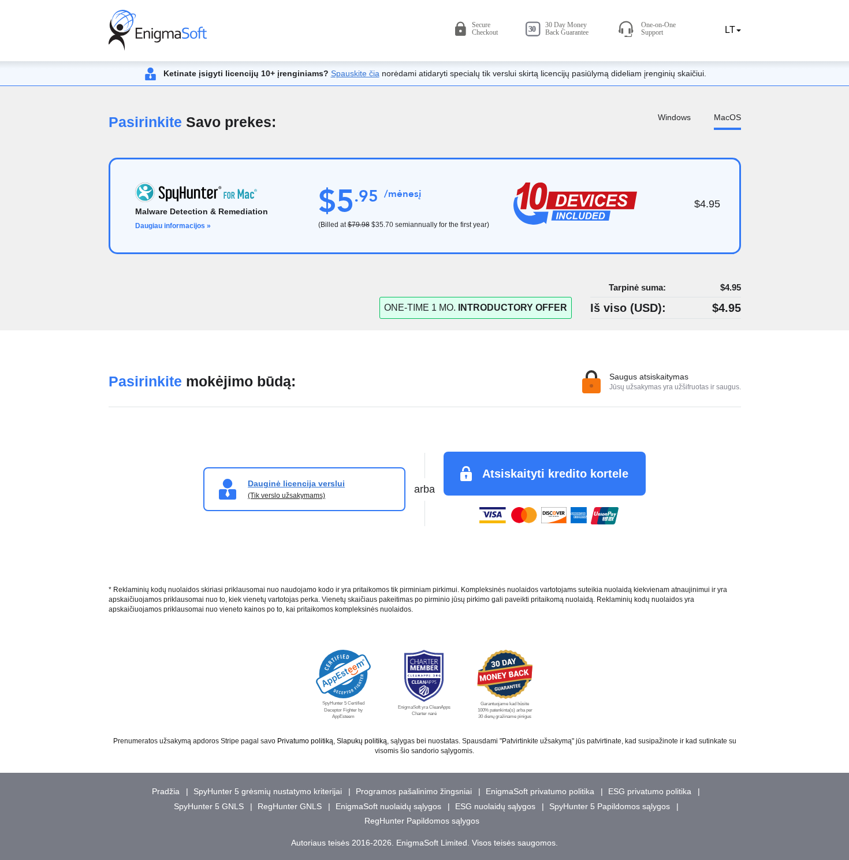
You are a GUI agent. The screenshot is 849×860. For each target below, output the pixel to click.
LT (729, 30)
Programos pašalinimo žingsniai (414, 791)
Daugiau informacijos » (173, 226)
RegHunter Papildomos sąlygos (421, 820)
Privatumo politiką (305, 741)
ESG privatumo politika (649, 791)
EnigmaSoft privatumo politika (540, 791)
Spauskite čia (355, 73)
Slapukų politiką (362, 741)
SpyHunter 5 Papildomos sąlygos (609, 806)
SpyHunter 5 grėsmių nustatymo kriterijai (267, 791)
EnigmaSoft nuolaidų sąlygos (388, 806)
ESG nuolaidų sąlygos (495, 806)
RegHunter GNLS (290, 806)
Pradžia (166, 791)
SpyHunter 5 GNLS (209, 806)
